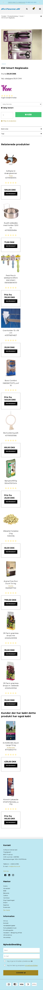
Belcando (6, 893)
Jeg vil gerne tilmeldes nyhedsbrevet (21, 960)
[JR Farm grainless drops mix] (10, 621)
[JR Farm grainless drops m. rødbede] (10, 671)
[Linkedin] (10, 875)
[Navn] (21, 950)
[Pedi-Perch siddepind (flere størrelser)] (10, 263)
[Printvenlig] (41, 16)
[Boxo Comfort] (10, 368)
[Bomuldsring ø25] (10, 420)
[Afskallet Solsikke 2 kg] (10, 518)
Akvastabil (6, 888)
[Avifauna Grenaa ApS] (10, 9)
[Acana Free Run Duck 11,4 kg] (10, 568)
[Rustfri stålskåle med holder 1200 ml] (10, 210)
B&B (4, 891)
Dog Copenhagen (9, 900)
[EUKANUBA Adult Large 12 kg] (10, 730)
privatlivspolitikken (31, 965)
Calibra (5, 895)
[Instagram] (14, 875)
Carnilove (6, 898)
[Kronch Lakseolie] (10, 787)
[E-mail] (21, 956)
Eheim (5, 902)
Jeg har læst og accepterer (22, 965)
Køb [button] (29, 114)
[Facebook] (6, 875)
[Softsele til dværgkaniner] (10, 158)
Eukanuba (6, 907)
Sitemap (6, 871)
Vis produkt (11, 194)
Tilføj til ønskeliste (9, 121)
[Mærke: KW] (6, 88)
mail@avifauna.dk (14, 866)
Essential (6, 905)
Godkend (20, 973)
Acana (5, 886)
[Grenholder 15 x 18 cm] (10, 318)
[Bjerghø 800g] (10, 468)
